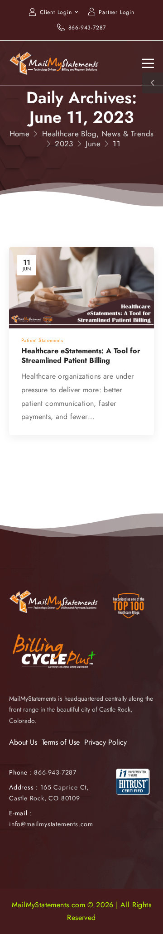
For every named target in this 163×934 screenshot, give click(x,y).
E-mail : (20, 813)
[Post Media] (81, 287)
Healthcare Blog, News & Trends (98, 133)
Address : (23, 787)
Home (20, 133)
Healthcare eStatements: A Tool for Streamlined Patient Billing (80, 356)
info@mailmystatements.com (51, 823)
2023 (64, 143)
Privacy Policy (105, 742)
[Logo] (54, 63)
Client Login (56, 12)
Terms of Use (61, 742)
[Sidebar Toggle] (152, 82)
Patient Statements (42, 340)
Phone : (43, 772)
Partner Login (116, 12)
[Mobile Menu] (148, 63)
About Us (23, 742)
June (93, 143)
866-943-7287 (87, 28)
